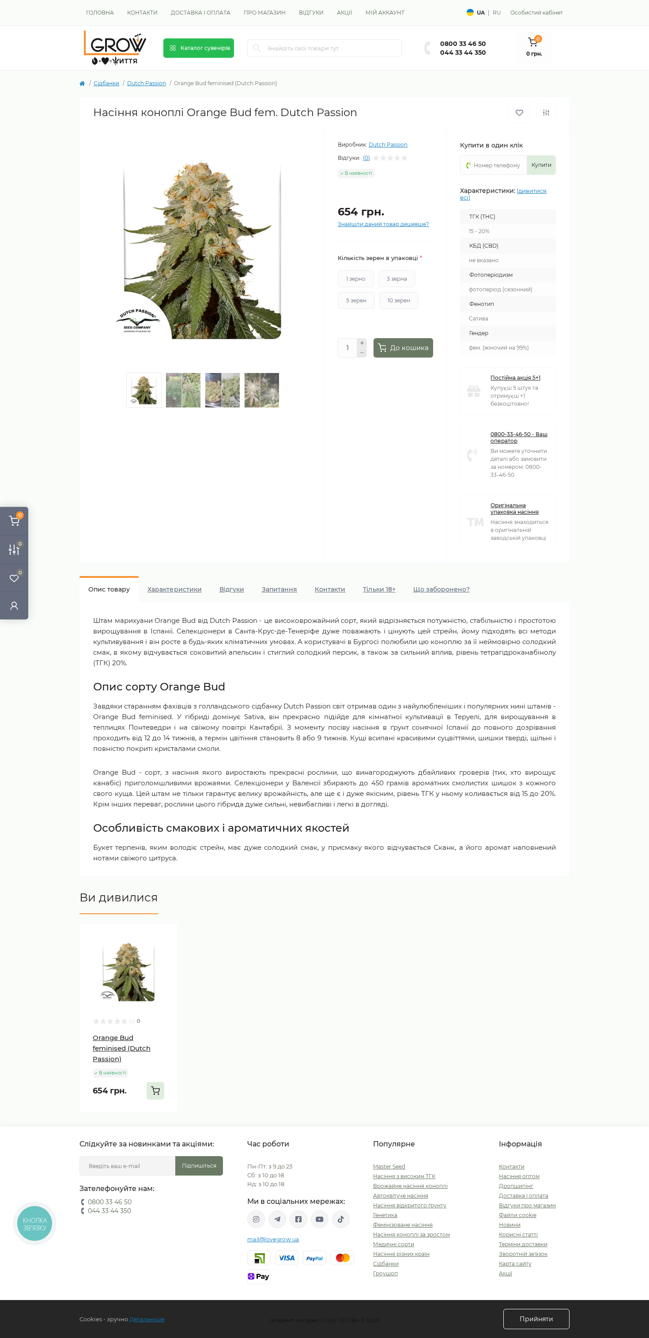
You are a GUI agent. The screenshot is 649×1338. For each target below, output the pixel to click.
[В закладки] (519, 113)
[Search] (257, 48)
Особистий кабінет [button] (536, 12)
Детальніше (147, 1319)
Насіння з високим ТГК (404, 1176)
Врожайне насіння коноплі (410, 1186)
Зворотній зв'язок (523, 1254)
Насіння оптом (519, 1176)
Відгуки (311, 12)
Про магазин (265, 12)
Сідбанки (106, 83)
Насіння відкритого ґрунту (409, 1205)
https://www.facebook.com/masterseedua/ (298, 1219)
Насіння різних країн (401, 1254)
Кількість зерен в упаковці (380, 257)
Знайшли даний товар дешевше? (383, 224)
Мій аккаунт (385, 12)
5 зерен (356, 300)
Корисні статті (518, 1234)
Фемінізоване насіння (403, 1224)
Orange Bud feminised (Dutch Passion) (122, 1048)
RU (497, 12)
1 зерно (356, 278)
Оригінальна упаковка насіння (515, 508)
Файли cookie (517, 1215)
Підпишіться (199, 1165)
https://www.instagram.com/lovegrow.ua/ (256, 1219)
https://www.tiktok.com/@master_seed (341, 1219)
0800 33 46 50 (463, 44)
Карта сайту (515, 1263)
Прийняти (536, 1319)
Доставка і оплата (200, 12)
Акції (344, 12)
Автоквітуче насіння (400, 1195)
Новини (510, 1224)
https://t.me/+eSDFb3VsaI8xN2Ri (277, 1219)
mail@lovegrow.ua (273, 1239)
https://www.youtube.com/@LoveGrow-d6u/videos (319, 1219)
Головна (100, 12)
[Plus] (362, 343)
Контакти (142, 12)
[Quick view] (164, 936)
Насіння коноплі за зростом (411, 1234)
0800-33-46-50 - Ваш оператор (519, 437)
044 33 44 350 (463, 53)
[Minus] (362, 353)
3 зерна (397, 278)
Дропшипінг (516, 1186)
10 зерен (399, 300)
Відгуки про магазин (527, 1205)
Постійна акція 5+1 (515, 377)
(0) (366, 158)
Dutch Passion (146, 83)
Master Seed (389, 1166)
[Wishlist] (164, 953)
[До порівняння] (546, 112)
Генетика (385, 1215)
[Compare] (164, 969)
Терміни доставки (523, 1244)
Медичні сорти (393, 1244)
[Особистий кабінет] (14, 605)
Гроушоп (385, 1273)
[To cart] (155, 1091)
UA (481, 12)
